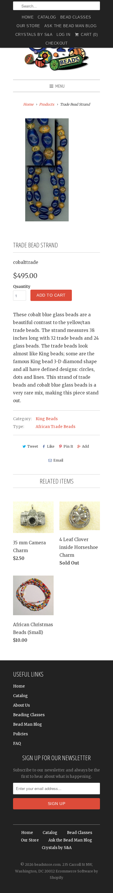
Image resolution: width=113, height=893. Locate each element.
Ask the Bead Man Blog (70, 26)
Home (28, 17)
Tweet (32, 446)
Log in (63, 34)
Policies (20, 734)
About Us (21, 705)
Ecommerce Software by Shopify (74, 874)
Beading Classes (29, 714)
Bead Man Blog (27, 724)
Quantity (21, 286)
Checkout (56, 43)
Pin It (68, 446)
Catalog (47, 17)
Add (85, 446)
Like (50, 446)
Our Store (28, 26)
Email (58, 460)
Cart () (89, 34)
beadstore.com (47, 864)
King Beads (47, 418)
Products (46, 104)
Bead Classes (75, 17)
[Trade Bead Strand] (47, 169)
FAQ (17, 743)
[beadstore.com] (56, 50)
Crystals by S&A (34, 34)
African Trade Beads (55, 426)
